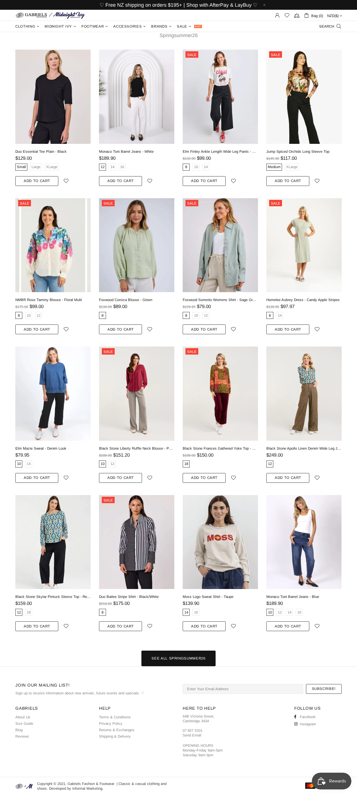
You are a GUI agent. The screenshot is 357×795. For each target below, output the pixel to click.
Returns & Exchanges (116, 730)
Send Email (192, 735)
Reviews (22, 736)
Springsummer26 (179, 35)
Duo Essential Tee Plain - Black (41, 151)
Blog (19, 730)
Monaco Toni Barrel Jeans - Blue (292, 597)
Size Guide (24, 723)
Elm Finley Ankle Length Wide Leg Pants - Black (220, 151)
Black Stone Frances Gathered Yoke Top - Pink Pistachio (220, 448)
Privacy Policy (110, 723)
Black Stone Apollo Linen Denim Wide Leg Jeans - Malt (304, 448)
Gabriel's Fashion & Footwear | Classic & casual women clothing (50, 15)
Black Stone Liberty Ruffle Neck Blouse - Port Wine (136, 448)
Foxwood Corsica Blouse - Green (125, 300)
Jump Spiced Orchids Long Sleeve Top (297, 151)
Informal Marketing (87, 788)
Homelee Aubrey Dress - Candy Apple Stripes (303, 300)
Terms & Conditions (115, 717)
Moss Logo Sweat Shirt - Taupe (208, 597)
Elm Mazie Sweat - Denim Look (40, 448)
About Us (22, 717)
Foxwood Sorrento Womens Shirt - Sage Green (220, 300)
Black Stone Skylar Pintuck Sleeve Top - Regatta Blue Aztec (53, 597)
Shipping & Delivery (115, 736)
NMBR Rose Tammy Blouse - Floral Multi (48, 300)
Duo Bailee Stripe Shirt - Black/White (129, 597)
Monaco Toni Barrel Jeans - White (126, 151)
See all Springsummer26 (178, 658)
